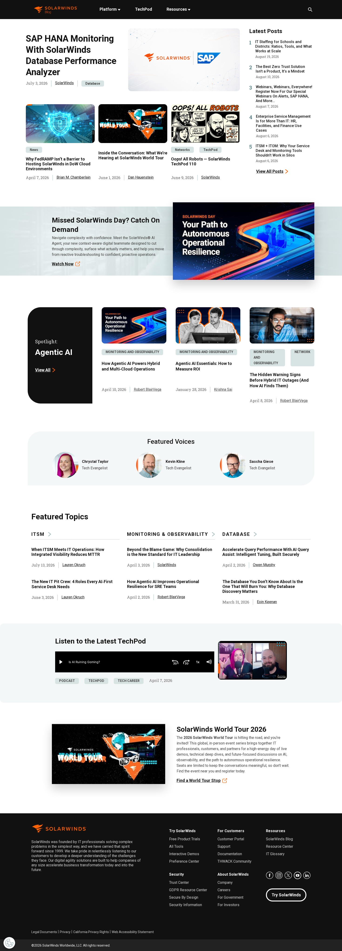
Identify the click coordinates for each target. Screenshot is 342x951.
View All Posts (269, 171)
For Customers (231, 831)
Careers (224, 890)
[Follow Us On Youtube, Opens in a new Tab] (297, 875)
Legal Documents (44, 932)
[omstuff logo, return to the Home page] (55, 9)
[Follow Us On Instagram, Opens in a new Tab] (279, 875)
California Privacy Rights (91, 932)
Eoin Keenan (267, 602)
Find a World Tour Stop (199, 780)
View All (42, 369)
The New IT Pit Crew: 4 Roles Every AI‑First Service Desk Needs (72, 584)
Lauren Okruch (73, 565)
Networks (182, 150)
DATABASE (236, 534)
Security (176, 874)
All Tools (176, 846)
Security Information (185, 905)
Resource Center (279, 846)
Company (225, 882)
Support (224, 846)
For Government (230, 897)
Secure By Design (183, 897)
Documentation (230, 854)
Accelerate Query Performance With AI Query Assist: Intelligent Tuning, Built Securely (265, 552)
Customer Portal (231, 839)
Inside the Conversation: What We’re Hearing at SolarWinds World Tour (132, 155)
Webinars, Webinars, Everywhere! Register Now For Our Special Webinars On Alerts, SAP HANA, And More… (284, 94)
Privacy (65, 932)
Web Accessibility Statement (133, 932)
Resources (177, 9)
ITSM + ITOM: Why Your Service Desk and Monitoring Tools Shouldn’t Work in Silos (282, 150)
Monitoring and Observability (132, 352)
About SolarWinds (233, 874)
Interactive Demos (184, 854)
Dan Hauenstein (141, 177)
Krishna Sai (223, 389)
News (34, 150)
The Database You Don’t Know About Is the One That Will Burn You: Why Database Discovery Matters (262, 586)
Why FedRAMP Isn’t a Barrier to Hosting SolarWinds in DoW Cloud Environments (58, 164)
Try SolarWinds (182, 831)
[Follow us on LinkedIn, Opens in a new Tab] (307, 875)
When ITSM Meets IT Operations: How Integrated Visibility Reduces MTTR (67, 552)
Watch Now (63, 263)
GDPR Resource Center (188, 890)
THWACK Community (234, 861)
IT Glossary (275, 854)
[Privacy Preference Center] (9, 943)
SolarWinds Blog (279, 839)
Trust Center (179, 882)
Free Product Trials (184, 839)
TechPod (143, 9)
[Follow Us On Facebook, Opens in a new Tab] (269, 875)
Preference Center (184, 861)
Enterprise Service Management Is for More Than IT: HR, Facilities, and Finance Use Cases (283, 123)
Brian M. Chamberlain (74, 177)
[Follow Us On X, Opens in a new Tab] (288, 875)
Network (302, 352)
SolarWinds (64, 83)
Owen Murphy (264, 565)
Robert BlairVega (147, 389)
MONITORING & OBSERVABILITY (167, 534)
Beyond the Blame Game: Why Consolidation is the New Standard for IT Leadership (169, 552)
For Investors (228, 905)
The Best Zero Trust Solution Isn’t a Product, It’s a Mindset (280, 68)
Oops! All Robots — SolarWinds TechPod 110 (200, 161)
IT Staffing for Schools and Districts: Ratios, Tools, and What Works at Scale (283, 46)
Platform (109, 9)
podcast (67, 681)
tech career (129, 681)
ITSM (37, 534)
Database (92, 83)
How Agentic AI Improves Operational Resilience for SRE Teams (163, 584)
